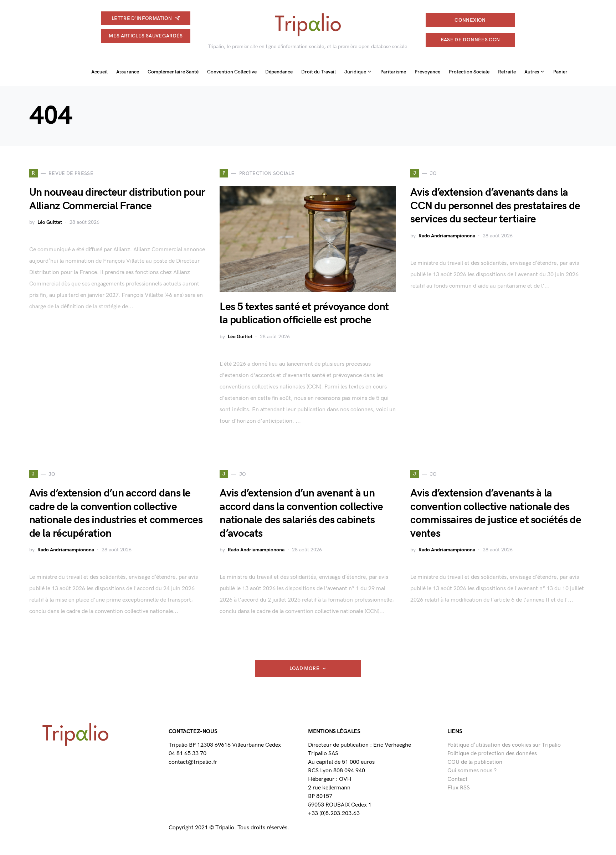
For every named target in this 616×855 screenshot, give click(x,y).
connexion (470, 20)
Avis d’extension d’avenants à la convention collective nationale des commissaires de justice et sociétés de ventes (495, 513)
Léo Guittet (49, 222)
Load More (304, 668)
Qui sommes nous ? (472, 770)
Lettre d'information (142, 18)
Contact (457, 779)
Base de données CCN (470, 40)
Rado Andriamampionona (447, 236)
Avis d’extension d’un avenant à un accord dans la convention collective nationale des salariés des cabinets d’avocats (301, 513)
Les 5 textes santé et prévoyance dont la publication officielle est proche (304, 313)
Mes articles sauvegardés (146, 36)
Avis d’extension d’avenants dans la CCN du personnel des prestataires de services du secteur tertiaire (495, 206)
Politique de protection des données (492, 753)
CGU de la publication (474, 762)
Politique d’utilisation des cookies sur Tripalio (504, 745)
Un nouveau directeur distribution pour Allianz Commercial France (117, 199)
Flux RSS (458, 787)
